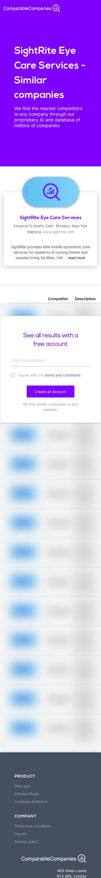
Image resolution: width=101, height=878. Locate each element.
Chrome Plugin (27, 794)
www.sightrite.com (58, 232)
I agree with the (48, 375)
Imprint (20, 834)
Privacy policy (26, 841)
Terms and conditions (33, 826)
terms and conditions (62, 375)
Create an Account (50, 391)
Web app (22, 786)
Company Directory (31, 801)
